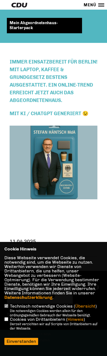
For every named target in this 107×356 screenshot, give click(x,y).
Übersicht (85, 306)
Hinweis (75, 319)
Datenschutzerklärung (28, 297)
